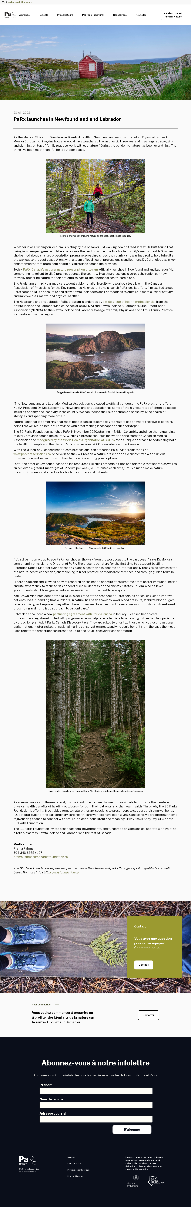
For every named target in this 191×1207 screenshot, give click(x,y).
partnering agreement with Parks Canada (82, 614)
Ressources (120, 15)
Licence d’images (75, 1176)
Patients (43, 15)
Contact (140, 926)
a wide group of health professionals (129, 302)
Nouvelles (141, 15)
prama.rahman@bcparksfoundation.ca (40, 857)
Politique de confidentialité (78, 1170)
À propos (24, 15)
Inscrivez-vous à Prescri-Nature (173, 15)
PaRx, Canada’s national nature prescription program (60, 269)
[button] (24, 14)
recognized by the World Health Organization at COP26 (76, 440)
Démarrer (148, 1015)
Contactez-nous (74, 1163)
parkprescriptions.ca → (20, 2)
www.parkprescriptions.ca (32, 454)
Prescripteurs (65, 15)
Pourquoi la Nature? (93, 15)
